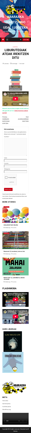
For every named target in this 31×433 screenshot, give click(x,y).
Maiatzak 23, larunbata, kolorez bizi (14, 251)
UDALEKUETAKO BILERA (11, 225)
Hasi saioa (5, 400)
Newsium (22, 429)
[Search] (21, 39)
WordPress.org (6, 409)
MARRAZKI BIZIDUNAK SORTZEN (6, 120)
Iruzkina (6, 136)
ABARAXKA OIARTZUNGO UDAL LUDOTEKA (15, 22)
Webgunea (7, 169)
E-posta (6, 163)
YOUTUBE (26, 39)
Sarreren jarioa (6, 403)
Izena (5, 157)
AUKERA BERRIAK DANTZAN (23, 119)
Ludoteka (15, 46)
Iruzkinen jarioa (6, 406)
